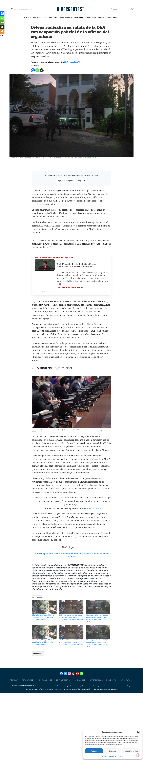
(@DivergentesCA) (72, 62)
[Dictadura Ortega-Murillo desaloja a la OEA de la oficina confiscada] (44, 607)
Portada (27, 17)
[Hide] (1, 36)
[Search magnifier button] (132, 9)
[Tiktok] (73, 673)
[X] (2, 27)
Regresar (37, 653)
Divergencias (90, 17)
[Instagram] (69, 673)
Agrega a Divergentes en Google (70, 181)
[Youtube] (77, 673)
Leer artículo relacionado (70, 288)
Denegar (112, 751)
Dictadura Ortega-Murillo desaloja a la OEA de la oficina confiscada (43, 617)
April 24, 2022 (94, 509)
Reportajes (37, 17)
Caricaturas (112, 17)
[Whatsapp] (2, 18)
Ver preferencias (131, 751)
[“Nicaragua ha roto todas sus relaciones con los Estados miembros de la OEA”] (98, 607)
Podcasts (101, 17)
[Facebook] (2, 13)
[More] (2, 31)
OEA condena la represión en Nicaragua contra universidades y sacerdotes (71, 617)
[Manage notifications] (138, 755)
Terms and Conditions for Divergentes (112, 756)
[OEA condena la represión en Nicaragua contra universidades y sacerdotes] (71, 607)
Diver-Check (78, 17)
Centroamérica (65, 17)
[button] (138, 732)
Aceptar (94, 751)
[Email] (2, 22)
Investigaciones (50, 17)
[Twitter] (65, 673)
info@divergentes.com (109, 689)
